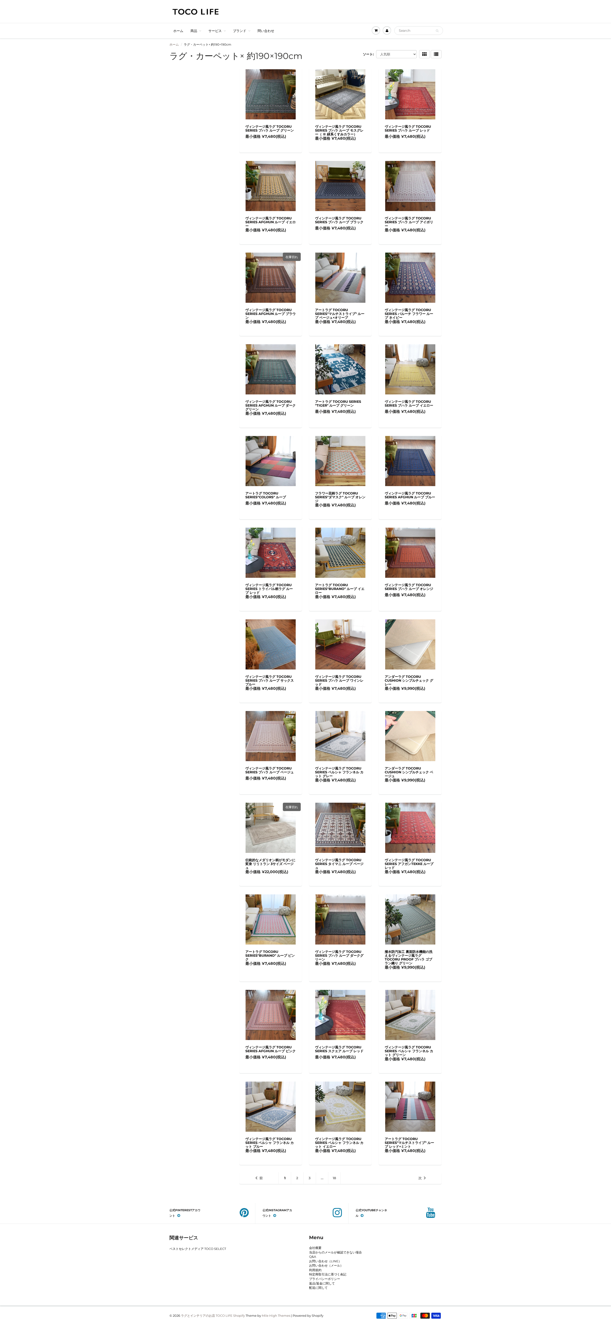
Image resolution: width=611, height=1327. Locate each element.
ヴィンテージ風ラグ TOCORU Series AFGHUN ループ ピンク (270, 1049)
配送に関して (318, 1288)
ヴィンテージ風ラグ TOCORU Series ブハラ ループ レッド (408, 128)
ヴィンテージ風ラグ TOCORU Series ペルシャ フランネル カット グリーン (409, 1051)
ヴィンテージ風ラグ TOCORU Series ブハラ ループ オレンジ (409, 587)
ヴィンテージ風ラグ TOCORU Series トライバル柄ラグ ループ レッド (269, 589)
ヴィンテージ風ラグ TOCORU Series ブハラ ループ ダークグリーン (339, 955)
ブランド (239, 31)
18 (334, 1178)
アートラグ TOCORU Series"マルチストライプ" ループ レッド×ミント (409, 1143)
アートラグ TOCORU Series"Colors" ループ (265, 495)
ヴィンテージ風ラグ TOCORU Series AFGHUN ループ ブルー (410, 495)
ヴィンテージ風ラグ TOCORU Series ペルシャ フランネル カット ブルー (269, 1143)
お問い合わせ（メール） (326, 1265)
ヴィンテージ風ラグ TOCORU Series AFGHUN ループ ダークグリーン (270, 405)
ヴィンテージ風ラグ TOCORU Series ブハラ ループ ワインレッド (339, 680)
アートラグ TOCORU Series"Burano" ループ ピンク (270, 955)
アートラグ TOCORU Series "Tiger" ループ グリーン (338, 403)
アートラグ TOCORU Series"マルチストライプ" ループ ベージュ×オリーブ (339, 314)
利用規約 (315, 1270)
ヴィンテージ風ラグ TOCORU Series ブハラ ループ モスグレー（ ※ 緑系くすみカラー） (339, 130)
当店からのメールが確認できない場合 (335, 1252)
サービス (215, 31)
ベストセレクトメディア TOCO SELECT (197, 1249)
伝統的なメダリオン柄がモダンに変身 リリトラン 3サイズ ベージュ (270, 864)
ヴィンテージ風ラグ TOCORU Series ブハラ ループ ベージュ (269, 770)
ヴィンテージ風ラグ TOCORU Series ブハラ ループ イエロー (409, 403)
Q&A (312, 1256)
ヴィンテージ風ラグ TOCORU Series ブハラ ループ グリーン (269, 128)
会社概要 (315, 1248)
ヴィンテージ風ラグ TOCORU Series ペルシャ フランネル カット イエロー (339, 1143)
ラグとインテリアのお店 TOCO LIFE (206, 1315)
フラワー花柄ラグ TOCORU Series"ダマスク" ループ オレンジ (340, 497)
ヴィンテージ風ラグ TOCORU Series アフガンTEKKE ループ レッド (409, 864)
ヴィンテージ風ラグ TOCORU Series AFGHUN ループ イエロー (270, 222)
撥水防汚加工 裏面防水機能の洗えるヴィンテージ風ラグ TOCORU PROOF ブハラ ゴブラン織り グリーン (408, 957)
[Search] (437, 31)
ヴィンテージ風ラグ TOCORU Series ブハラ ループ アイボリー (409, 222)
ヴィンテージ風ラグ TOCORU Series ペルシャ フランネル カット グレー (339, 772)
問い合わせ (266, 31)
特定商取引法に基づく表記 (327, 1274)
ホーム (178, 31)
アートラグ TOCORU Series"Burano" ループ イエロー (339, 589)
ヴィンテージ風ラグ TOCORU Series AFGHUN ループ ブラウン (270, 314)
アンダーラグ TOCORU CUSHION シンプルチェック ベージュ (409, 772)
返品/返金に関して (322, 1283)
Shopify (239, 1315)
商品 (193, 31)
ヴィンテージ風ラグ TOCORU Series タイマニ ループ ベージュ (339, 864)
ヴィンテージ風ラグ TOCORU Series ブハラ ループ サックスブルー (269, 680)
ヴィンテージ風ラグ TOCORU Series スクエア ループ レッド (339, 1049)
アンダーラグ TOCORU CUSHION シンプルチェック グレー (409, 680)
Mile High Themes (276, 1315)
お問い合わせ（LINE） (325, 1261)
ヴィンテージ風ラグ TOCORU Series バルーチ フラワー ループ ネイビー (409, 314)
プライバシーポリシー (324, 1279)
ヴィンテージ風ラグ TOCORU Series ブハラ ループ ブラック (339, 220)
